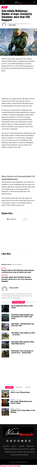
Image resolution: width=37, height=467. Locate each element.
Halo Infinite (17, 264)
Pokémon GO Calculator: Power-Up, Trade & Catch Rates (19, 452)
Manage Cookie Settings (10, 466)
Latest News (6, 446)
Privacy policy (30, 446)
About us (13, 446)
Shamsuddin (12, 25)
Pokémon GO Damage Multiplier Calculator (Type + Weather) (19, 449)
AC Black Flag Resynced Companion (19, 455)
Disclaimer (21, 446)
